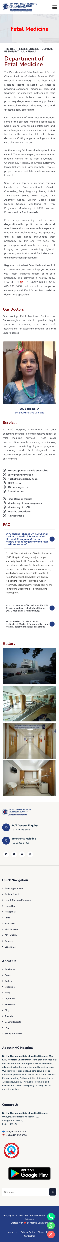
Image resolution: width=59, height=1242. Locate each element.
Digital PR (10, 998)
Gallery (8, 981)
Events (8, 975)
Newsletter (10, 1004)
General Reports (13, 1021)
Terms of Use (44, 1232)
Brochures (10, 969)
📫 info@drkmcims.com (14, 1131)
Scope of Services (13, 1033)
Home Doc (10, 906)
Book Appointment (14, 888)
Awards (9, 1016)
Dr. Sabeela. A (29, 409)
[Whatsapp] (51, 1225)
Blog (7, 1010)
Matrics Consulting (39, 1222)
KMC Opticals (11, 929)
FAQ (7, 1027)
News (7, 992)
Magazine (10, 986)
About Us (12, 1232)
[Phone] (51, 1216)
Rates (7, 917)
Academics (10, 911)
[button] (29, 539)
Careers (8, 941)
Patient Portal (12, 894)
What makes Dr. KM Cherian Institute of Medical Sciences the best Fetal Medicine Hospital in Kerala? (27, 624)
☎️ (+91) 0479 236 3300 (14, 1135)
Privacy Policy (28, 1232)
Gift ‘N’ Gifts (11, 935)
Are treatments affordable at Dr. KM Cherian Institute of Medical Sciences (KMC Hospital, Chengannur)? (27, 608)
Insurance (9, 923)
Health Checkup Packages (18, 900)
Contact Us (10, 946)
